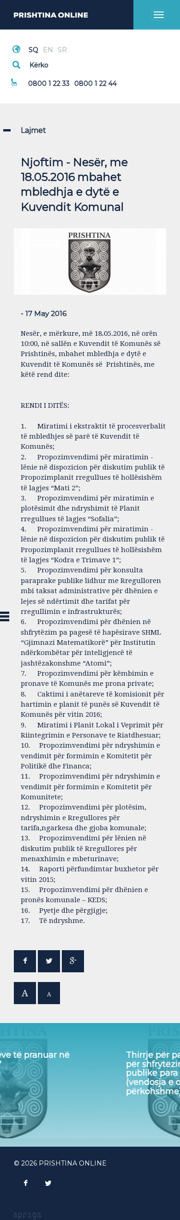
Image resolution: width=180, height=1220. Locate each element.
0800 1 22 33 (49, 83)
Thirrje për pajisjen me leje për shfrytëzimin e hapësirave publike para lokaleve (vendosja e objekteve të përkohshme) (106, 1073)
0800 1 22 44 (95, 83)
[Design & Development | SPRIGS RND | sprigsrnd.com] (27, 1216)
